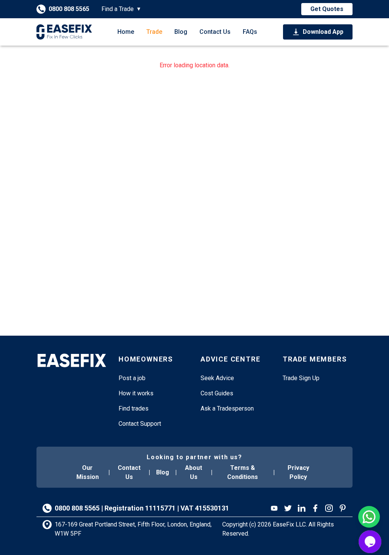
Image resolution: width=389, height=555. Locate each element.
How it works (136, 393)
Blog (180, 31)
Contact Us (215, 31)
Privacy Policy (298, 472)
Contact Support (140, 423)
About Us (193, 472)
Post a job (132, 378)
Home (125, 31)
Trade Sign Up (301, 378)
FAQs (250, 31)
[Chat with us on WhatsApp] (369, 517)
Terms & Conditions (242, 472)
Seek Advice (217, 378)
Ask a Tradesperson (227, 408)
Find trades (134, 408)
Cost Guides (217, 393)
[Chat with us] (370, 541)
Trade (154, 31)
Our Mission (87, 472)
